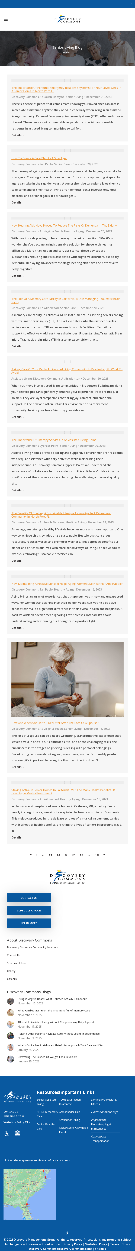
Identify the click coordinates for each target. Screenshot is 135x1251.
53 (66, 854)
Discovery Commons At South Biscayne (38, 97)
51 (50, 854)
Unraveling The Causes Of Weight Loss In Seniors (48, 1057)
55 (81, 854)
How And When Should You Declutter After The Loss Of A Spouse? (55, 723)
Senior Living (74, 97)
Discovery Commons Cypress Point (35, 446)
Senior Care (62, 164)
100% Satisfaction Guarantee (70, 1102)
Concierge (104, 1112)
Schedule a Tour (14, 1116)
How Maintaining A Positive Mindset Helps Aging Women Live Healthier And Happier (67, 584)
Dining (69, 1119)
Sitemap (100, 1249)
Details (16, 135)
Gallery (11, 971)
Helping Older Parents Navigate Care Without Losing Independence (59, 1033)
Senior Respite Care (46, 1126)
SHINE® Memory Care (47, 1114)
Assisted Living (21, 379)
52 (58, 854)
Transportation (100, 1139)
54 (73, 854)
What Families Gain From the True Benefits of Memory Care (54, 1010)
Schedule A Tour (17, 963)
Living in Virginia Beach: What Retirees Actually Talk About (52, 999)
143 (97, 854)
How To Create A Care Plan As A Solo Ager (39, 158)
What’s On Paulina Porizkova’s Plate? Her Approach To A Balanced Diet (60, 1045)
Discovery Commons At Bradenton (56, 379)
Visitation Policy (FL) (17, 1122)
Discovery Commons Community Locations (33, 947)
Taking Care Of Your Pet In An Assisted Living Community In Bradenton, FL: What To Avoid (67, 371)
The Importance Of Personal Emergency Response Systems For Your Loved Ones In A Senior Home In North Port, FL (66, 89)
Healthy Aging (74, 231)
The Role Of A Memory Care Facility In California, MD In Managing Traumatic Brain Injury (65, 300)
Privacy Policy (73, 1244)
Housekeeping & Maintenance (101, 1124)
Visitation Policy (96, 1244)
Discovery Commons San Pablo (32, 164)
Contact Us (13, 955)
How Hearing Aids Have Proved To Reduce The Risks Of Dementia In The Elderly (64, 225)
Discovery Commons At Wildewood (35, 308)
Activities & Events (73, 1130)
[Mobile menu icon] (6, 19)
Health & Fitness (104, 1102)
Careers (12, 979)
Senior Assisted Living (46, 1102)
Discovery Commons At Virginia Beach (37, 231)
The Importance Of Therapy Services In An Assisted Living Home (53, 440)
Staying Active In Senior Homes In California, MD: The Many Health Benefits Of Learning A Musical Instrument (63, 791)
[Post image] (10, 1001)
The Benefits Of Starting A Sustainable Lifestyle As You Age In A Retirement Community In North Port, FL (61, 514)
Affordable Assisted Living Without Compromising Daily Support (56, 1022)
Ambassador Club (69, 1112)
